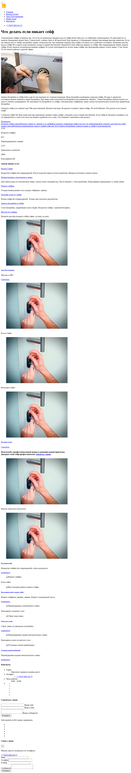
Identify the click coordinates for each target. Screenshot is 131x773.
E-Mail (4, 763)
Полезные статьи (6, 442)
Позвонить (5, 121)
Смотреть (5, 279)
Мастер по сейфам (9, 212)
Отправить (6, 716)
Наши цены (11, 19)
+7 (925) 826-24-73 (14, 25)
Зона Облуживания (14, 16)
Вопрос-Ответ (12, 14)
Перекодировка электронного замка (16, 177)
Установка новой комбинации (10, 650)
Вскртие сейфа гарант (10, 124)
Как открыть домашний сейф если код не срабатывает (75, 124)
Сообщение (6, 768)
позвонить (5, 572)
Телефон (4, 760)
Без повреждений (6, 563)
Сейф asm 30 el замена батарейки (60, 126)
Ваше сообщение (30, 713)
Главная (9, 12)
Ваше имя (29, 705)
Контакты (10, 21)
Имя (3, 757)
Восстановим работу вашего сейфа (12, 592)
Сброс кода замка (7, 621)
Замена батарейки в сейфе (12, 203)
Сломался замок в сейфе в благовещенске (93, 126)
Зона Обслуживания (7, 270)
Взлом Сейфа (7, 169)
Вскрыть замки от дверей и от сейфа (36, 124)
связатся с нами (43, 454)
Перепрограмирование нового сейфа (30, 126)
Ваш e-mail (29, 708)
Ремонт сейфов (7, 186)
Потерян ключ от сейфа (11, 195)
